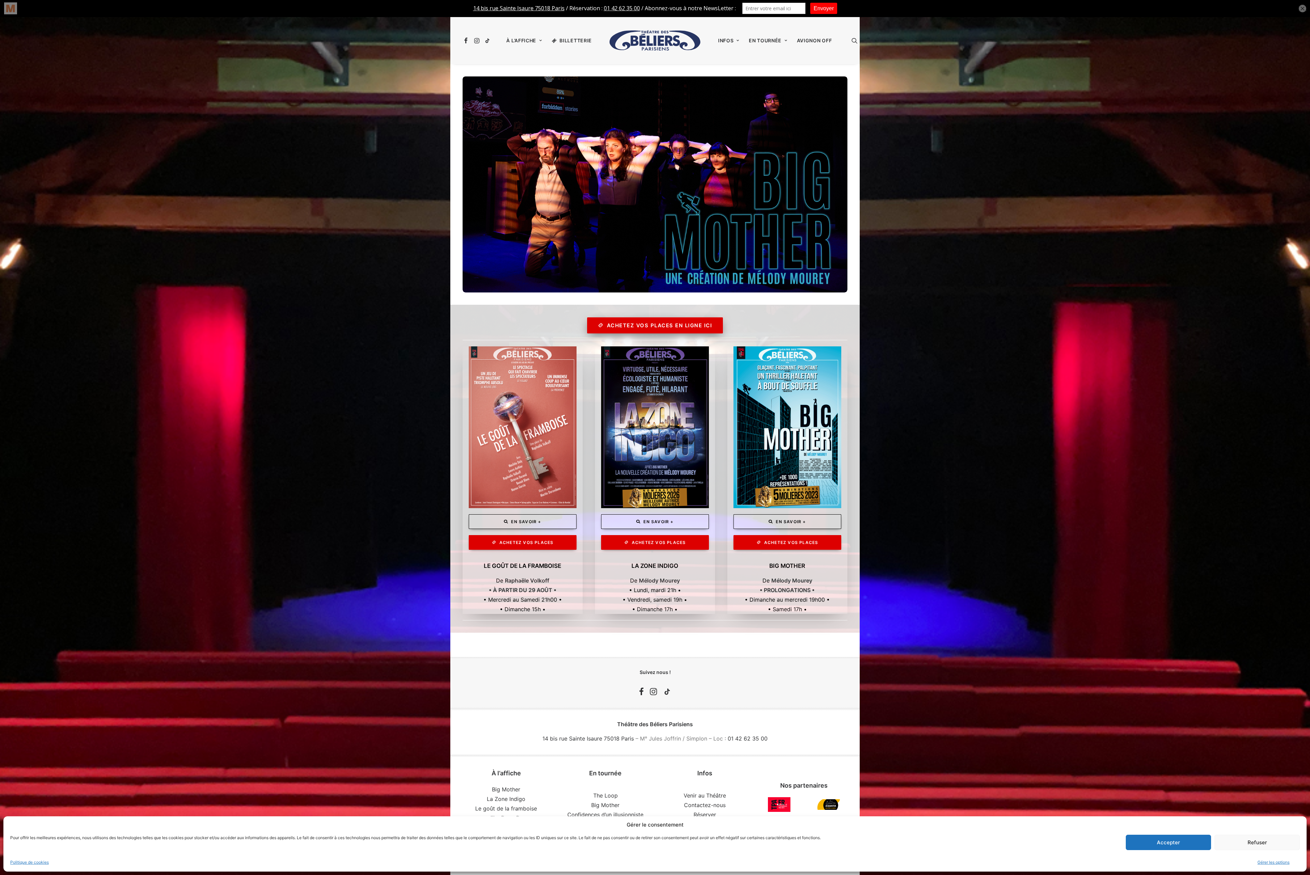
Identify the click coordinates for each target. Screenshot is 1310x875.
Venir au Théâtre (705, 795)
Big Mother (506, 789)
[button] (467, 40)
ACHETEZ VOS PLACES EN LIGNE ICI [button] (659, 325)
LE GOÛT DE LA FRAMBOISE (522, 565)
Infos (726, 40)
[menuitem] (467, 40)
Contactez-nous (705, 805)
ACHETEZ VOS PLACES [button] (526, 542)
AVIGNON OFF (814, 40)
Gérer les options (1273, 862)
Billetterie (575, 40)
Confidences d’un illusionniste (605, 814)
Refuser (1257, 842)
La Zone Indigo (506, 798)
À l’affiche (521, 40)
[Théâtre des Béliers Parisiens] (655, 40)
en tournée (765, 40)
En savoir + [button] (526, 521)
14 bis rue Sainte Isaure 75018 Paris (588, 738)
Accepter (1168, 842)
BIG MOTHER (787, 565)
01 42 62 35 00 (748, 738)
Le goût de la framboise (506, 808)
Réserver (705, 814)
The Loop (605, 795)
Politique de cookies (29, 862)
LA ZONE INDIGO (654, 565)
